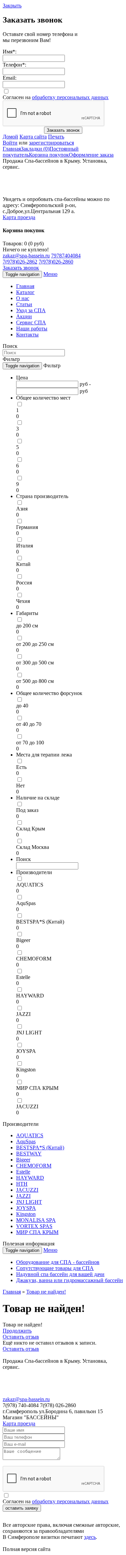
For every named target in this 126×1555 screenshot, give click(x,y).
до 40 (22, 705)
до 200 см (27, 625)
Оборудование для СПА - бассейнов (57, 1262)
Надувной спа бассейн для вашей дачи (60, 1274)
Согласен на (56, 97)
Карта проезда (19, 217)
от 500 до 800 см (35, 681)
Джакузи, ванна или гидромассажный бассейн (69, 1280)
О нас (22, 298)
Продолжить (17, 1331)
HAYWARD (30, 995)
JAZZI (23, 1014)
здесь (90, 1537)
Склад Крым (30, 828)
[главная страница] (46, 194)
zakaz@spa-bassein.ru (26, 255)
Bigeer (23, 940)
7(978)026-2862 (20, 261)
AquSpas (26, 903)
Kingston (26, 1069)
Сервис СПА (31, 322)
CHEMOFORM (33, 958)
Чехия (23, 601)
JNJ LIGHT (29, 1032)
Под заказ (27, 810)
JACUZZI (27, 1106)
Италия (24, 545)
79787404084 (66, 255)
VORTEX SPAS (34, 1226)
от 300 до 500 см (35, 662)
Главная (12, 149)
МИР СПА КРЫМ (37, 1088)
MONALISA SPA (36, 1220)
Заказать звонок (63, 130)
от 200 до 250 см (35, 644)
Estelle (23, 977)
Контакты (27, 334)
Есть (21, 767)
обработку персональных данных (70, 97)
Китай (23, 564)
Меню (50, 274)
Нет (20, 785)
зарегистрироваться (51, 143)
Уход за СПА (31, 310)
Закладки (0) (35, 149)
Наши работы (31, 328)
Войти (10, 143)
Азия (22, 508)
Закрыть (12, 5)
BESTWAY (29, 1153)
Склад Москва (32, 847)
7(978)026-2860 (56, 261)
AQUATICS (29, 885)
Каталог (25, 292)
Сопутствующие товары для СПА (55, 1268)
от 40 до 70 (28, 724)
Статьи (24, 304)
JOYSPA (26, 1051)
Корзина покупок (49, 155)
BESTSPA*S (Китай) (40, 922)
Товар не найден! (46, 1292)
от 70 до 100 (30, 742)
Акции (24, 316)
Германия (27, 527)
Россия (24, 582)
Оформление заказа (91, 155)
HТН (22, 1184)
